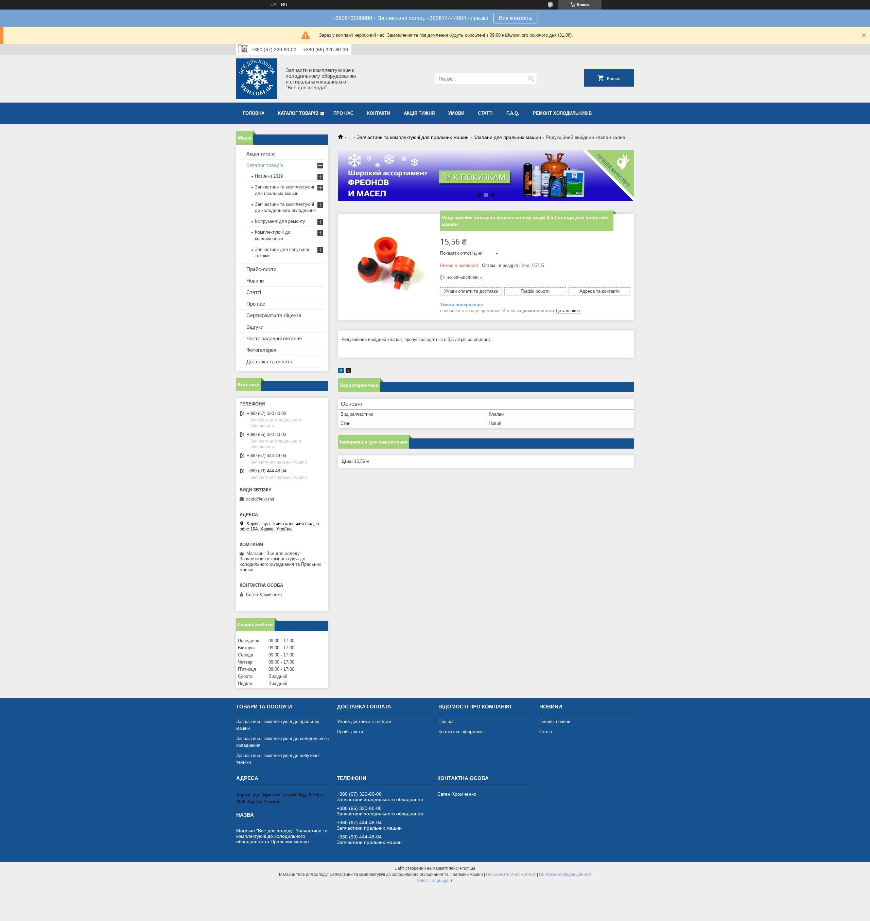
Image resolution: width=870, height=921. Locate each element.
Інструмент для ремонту (280, 221)
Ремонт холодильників (562, 113)
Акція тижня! (261, 154)
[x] (348, 371)
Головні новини (554, 721)
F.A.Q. (512, 113)
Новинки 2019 (269, 176)
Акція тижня (419, 113)
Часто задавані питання (274, 338)
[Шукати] (531, 79)
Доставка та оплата (269, 361)
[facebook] (341, 371)
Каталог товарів (298, 113)
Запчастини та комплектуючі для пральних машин (413, 137)
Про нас (343, 113)
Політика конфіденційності (565, 874)
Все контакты (516, 18)
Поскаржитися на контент (511, 874)
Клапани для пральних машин (507, 137)
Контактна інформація (461, 731)
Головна (253, 113)
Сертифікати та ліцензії (273, 315)
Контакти (378, 113)
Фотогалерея (261, 350)
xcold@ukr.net (260, 499)
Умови (456, 113)
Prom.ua (467, 868)
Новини (255, 281)
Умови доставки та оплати (364, 721)
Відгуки (254, 327)
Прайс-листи (261, 269)
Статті (485, 113)
